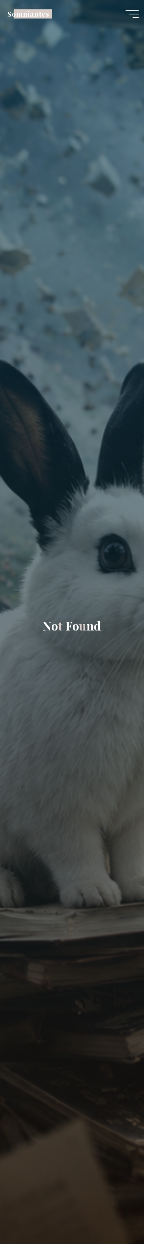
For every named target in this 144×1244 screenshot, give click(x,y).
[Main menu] (132, 14)
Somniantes (28, 13)
